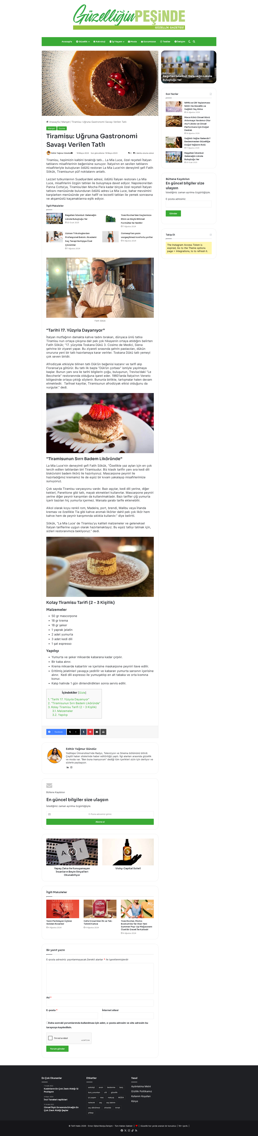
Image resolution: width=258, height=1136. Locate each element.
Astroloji (100, 41)
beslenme (111, 1087)
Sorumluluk (149, 41)
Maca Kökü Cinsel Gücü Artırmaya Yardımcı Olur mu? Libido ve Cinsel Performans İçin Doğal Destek (197, 124)
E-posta (51, 1010)
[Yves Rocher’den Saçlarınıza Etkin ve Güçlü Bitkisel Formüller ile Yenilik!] (110, 218)
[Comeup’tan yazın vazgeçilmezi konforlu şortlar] (110, 236)
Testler (166, 41)
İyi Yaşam (117, 41)
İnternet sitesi (110, 1010)
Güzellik (82, 41)
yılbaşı (90, 1113)
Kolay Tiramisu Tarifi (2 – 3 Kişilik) (72, 707)
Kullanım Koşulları (141, 1096)
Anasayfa (67, 41)
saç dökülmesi (94, 1107)
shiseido (107, 1107)
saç (100, 1102)
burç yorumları (94, 1092)
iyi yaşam (92, 1097)
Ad (49, 997)
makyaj (111, 1097)
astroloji (91, 1087)
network (91, 1102)
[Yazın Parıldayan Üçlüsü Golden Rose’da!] (62, 909)
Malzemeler (62, 711)
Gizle (82, 692)
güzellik (114, 1092)
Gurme (62, 128)
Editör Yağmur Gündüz (61, 153)
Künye (134, 1101)
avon (101, 1087)
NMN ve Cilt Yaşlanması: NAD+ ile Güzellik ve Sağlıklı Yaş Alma (197, 105)
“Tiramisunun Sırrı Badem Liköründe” (74, 703)
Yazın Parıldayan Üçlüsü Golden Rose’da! (59, 922)
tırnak (117, 1107)
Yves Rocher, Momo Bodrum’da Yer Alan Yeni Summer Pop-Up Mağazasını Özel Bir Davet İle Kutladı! (136, 925)
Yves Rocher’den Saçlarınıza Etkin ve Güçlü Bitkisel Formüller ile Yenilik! (136, 219)
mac (102, 1097)
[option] (188, 67)
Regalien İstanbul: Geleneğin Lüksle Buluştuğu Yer (194, 156)
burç (121, 1087)
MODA (121, 1097)
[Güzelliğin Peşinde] (129, 17)
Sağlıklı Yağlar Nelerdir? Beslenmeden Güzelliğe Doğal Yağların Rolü (197, 141)
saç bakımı (110, 1102)
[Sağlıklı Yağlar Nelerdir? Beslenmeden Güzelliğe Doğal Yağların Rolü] (174, 142)
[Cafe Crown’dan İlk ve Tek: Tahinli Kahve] (100, 909)
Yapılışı (60, 715)
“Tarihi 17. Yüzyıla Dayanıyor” (68, 699)
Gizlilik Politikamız (141, 1091)
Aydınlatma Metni (141, 1086)
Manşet (66, 121)
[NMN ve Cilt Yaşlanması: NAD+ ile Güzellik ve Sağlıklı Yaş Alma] (174, 106)
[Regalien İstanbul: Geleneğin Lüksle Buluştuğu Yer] (54, 218)
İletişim (181, 41)
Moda (133, 41)
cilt (105, 1092)
